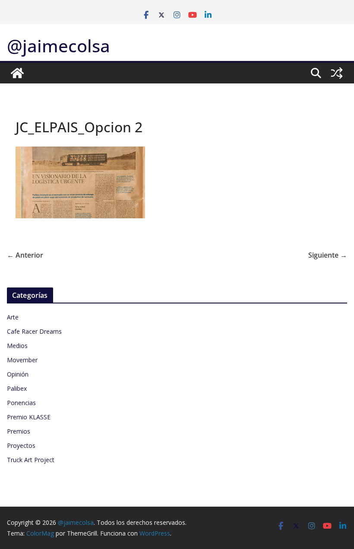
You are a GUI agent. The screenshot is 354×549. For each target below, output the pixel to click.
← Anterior (25, 255)
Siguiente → (327, 255)
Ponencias (21, 403)
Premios (18, 431)
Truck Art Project (30, 460)
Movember (22, 360)
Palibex (17, 388)
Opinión (17, 374)
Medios (17, 346)
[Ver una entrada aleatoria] (336, 73)
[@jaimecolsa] (17, 73)
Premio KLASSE (29, 417)
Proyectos (21, 445)
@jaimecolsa (58, 45)
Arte (13, 317)
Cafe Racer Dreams (34, 331)
